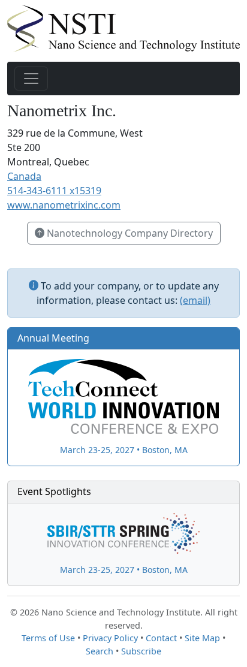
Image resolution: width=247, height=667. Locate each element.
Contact (161, 638)
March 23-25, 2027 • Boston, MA (124, 449)
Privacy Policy (110, 638)
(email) (195, 300)
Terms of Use (48, 638)
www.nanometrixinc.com (64, 205)
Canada (24, 176)
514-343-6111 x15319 (54, 190)
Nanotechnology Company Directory (128, 233)
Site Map (202, 638)
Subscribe (141, 651)
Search (99, 651)
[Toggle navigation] (31, 78)
